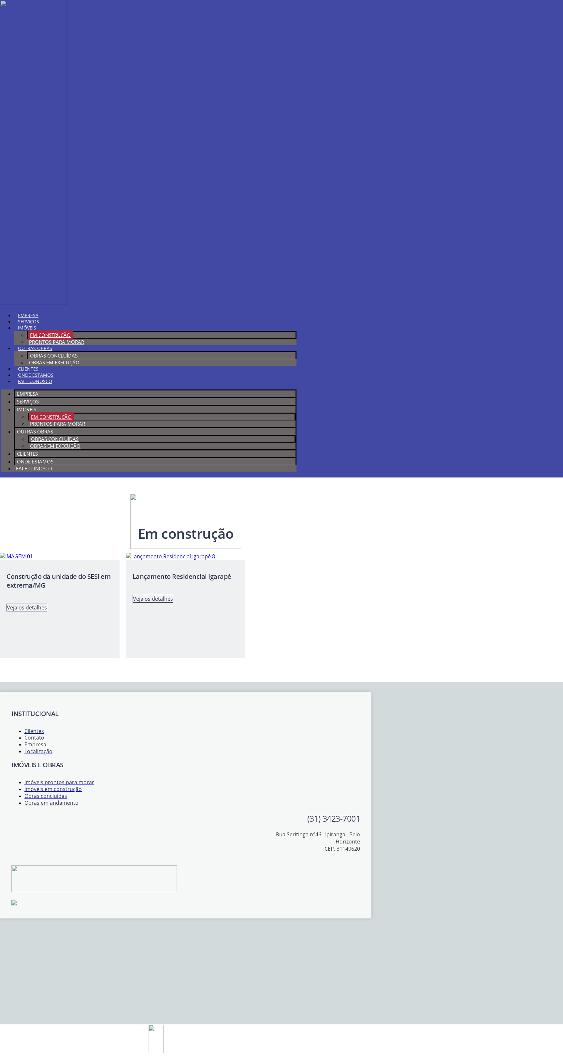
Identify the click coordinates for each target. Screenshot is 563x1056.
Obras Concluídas (54, 355)
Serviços (28, 321)
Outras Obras (35, 348)
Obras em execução (54, 362)
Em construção (50, 335)
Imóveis (27, 328)
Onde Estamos (35, 375)
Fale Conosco (35, 381)
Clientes (28, 369)
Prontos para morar (56, 342)
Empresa (28, 315)
